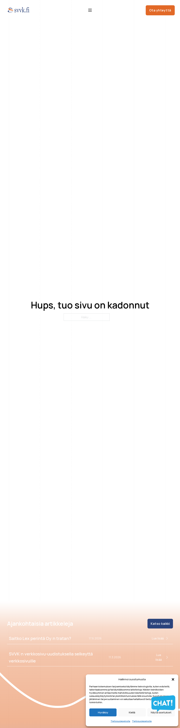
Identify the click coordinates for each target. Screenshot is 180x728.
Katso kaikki (160, 623)
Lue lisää (158, 638)
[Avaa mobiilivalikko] (90, 10)
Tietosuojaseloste (120, 721)
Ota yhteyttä (160, 10)
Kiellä (132, 712)
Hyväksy (103, 712)
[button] (173, 679)
